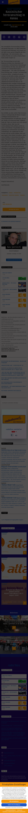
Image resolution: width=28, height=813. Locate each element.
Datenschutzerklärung (11, 809)
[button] (14, 801)
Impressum (19, 809)
